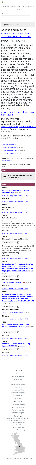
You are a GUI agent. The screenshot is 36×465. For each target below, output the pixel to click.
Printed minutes (12, 153)
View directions (6, 161)
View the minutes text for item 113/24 (15, 212)
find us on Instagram (18, 413)
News (18, 6)
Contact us (30, 6)
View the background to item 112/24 (15, 196)
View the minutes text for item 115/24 (15, 259)
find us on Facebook (18, 407)
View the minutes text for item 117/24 (15, 319)
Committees (18, 379)
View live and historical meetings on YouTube (17, 113)
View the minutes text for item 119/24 (15, 355)
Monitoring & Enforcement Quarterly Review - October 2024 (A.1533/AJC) (18, 326)
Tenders (13, 384)
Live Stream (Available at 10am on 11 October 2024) (19, 176)
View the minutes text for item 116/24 (15, 289)
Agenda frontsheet (13, 147)
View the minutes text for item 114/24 (15, 233)
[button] (9, 242)
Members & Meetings (9, 6)
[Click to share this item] (18, 242)
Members (18, 382)
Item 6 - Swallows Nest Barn (17, 282)
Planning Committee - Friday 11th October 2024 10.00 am (16, 35)
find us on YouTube (18, 410)
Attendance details (9, 144)
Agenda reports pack (14, 150)
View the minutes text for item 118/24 (15, 338)
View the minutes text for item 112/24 (15, 202)
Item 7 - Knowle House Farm (17, 313)
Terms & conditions (18, 390)
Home (18, 374)
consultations (21, 384)
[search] (32, 14)
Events (24, 6)
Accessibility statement (18, 393)
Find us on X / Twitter (18, 405)
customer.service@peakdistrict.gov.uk (18, 430)
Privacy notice (18, 387)
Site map (18, 398)
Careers (18, 9)
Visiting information (18, 376)
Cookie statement (18, 395)
